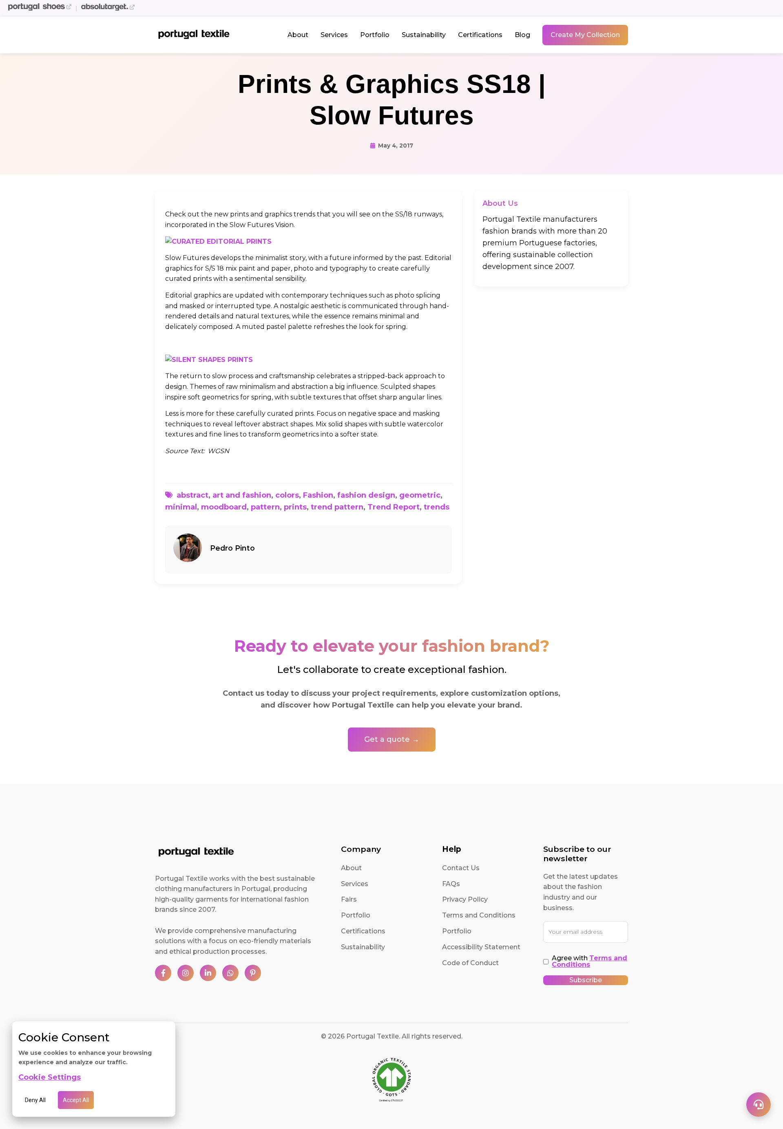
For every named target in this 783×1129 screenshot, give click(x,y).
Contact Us (461, 868)
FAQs (451, 884)
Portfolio (374, 35)
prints (295, 507)
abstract (192, 495)
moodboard (224, 507)
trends (436, 507)
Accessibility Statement (481, 947)
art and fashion (241, 495)
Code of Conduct (470, 963)
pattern (265, 507)
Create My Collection (585, 35)
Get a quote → (391, 739)
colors (287, 495)
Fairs (349, 899)
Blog (522, 35)
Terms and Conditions (478, 915)
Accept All (76, 1100)
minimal (181, 507)
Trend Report (393, 507)
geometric (419, 495)
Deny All (35, 1100)
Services (334, 35)
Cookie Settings (49, 1077)
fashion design (366, 495)
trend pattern (337, 507)
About (298, 35)
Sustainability (424, 35)
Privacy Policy (465, 899)
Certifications (480, 35)
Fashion (318, 495)
